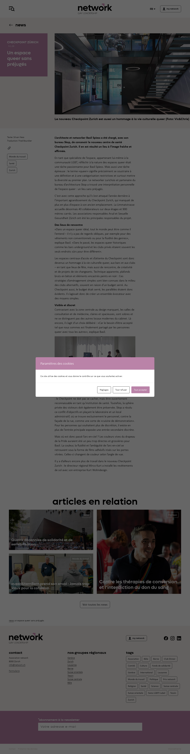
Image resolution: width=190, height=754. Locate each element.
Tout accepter (140, 389)
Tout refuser (121, 389)
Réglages (104, 389)
